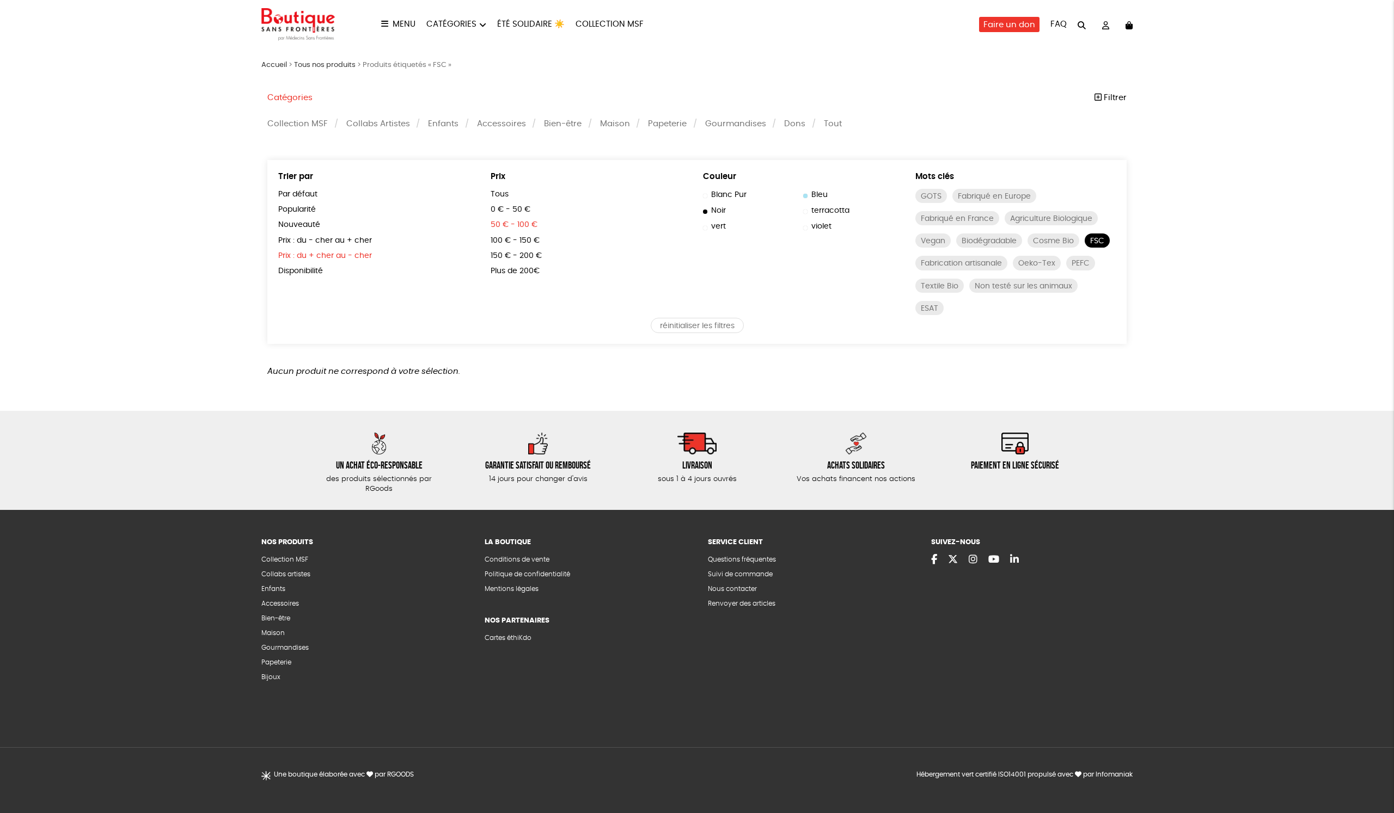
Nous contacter (732, 589)
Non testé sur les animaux (1023, 286)
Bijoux (270, 677)
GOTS (931, 196)
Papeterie (667, 124)
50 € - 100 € (514, 225)
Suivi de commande (740, 574)
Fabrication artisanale (961, 263)
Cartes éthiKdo (508, 638)
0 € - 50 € (510, 209)
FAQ (1058, 24)
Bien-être (563, 124)
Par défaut (297, 194)
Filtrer (1114, 98)
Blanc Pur (729, 195)
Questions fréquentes (742, 559)
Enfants (443, 124)
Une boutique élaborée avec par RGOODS (344, 774)
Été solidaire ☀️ (531, 24)
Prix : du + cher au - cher (325, 256)
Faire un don (1009, 25)
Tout (833, 124)
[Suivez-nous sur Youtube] (993, 560)
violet (821, 226)
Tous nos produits (325, 65)
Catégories (451, 24)
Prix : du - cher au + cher (325, 240)
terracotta (830, 210)
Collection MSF (610, 24)
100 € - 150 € (515, 240)
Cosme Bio (1053, 241)
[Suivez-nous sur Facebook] (934, 560)
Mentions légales (512, 589)
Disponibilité (300, 271)
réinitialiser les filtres (697, 326)
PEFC (1081, 263)
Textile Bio (939, 286)
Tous (500, 194)
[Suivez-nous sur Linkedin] (1014, 560)
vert (718, 226)
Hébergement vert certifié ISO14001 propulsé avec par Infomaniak (1024, 774)
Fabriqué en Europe (994, 196)
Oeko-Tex (1036, 263)
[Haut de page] (1372, 769)
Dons (794, 124)
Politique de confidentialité (527, 574)
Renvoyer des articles (741, 603)
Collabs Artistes (378, 124)
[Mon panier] (1129, 25)
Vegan (933, 241)
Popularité (297, 209)
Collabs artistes (285, 574)
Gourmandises (735, 124)
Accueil (274, 65)
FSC (1097, 241)
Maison (615, 124)
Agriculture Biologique (1051, 219)
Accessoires (501, 124)
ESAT (929, 308)
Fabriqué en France (957, 219)
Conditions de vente (517, 559)
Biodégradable (989, 241)
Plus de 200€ (515, 271)
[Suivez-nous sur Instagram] (973, 560)
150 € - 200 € (516, 256)
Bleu (819, 195)
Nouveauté (299, 225)
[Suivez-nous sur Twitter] (953, 560)
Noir (718, 210)
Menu (404, 24)
